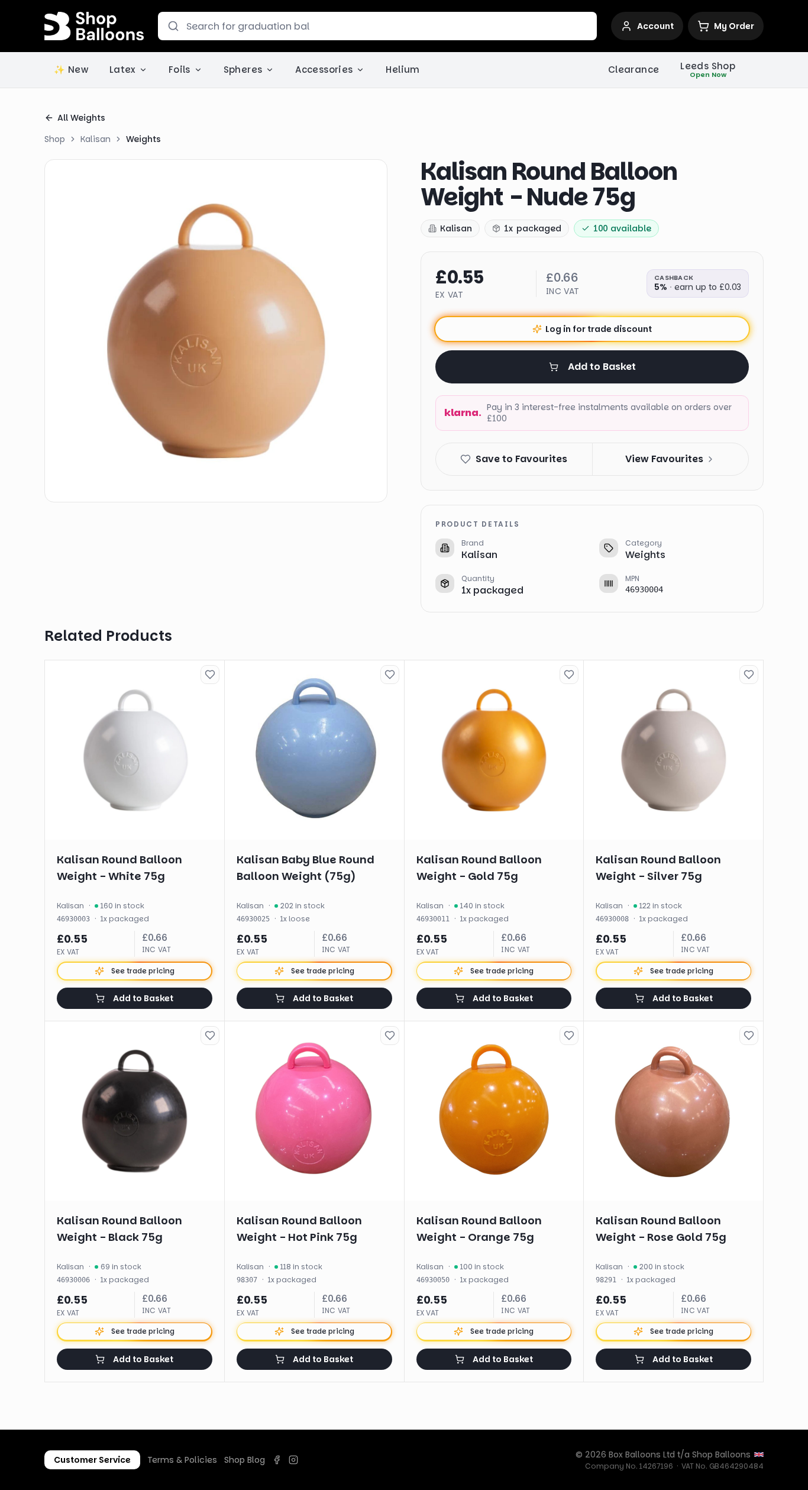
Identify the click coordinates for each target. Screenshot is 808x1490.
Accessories (324, 69)
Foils (179, 69)
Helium (402, 69)
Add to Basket (602, 366)
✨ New (71, 69)
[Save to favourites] (210, 674)
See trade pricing (142, 971)
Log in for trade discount (598, 329)
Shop (54, 139)
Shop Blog (244, 1460)
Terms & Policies (182, 1460)
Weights (143, 139)
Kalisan (95, 139)
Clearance (633, 69)
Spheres (243, 69)
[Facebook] (277, 1460)
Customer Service (92, 1460)
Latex (122, 69)
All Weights (81, 118)
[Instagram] (293, 1460)
